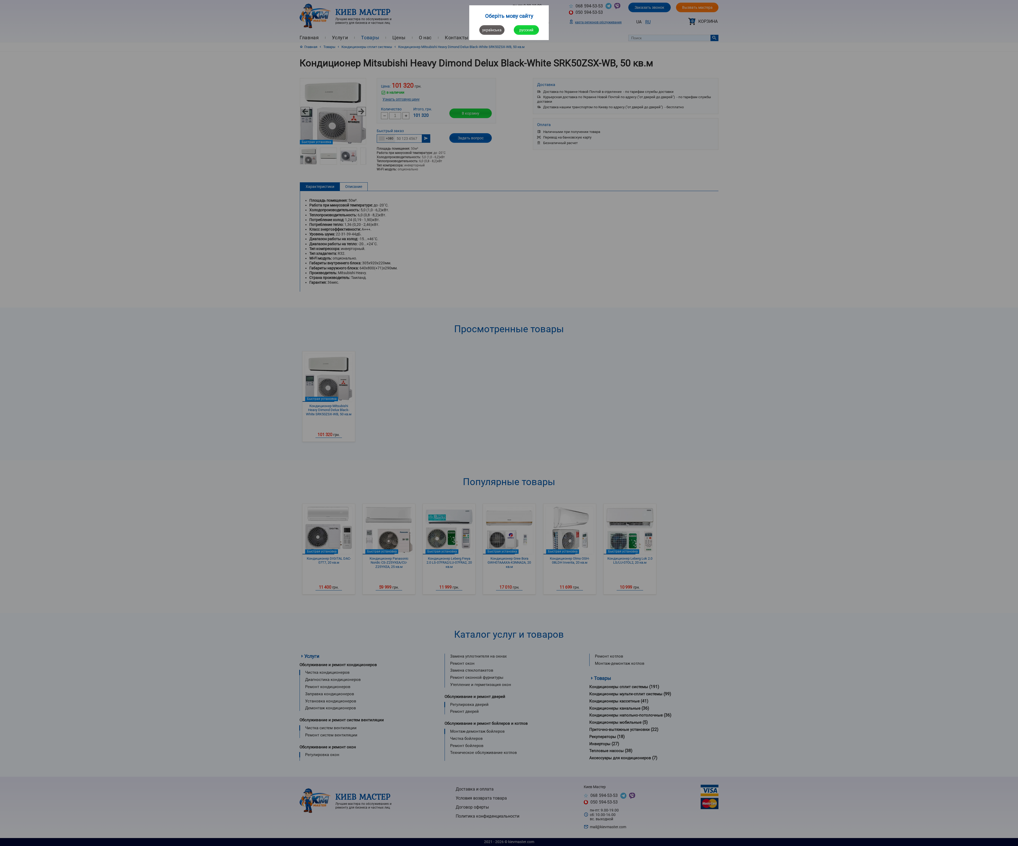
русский (526, 30)
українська (492, 30)
